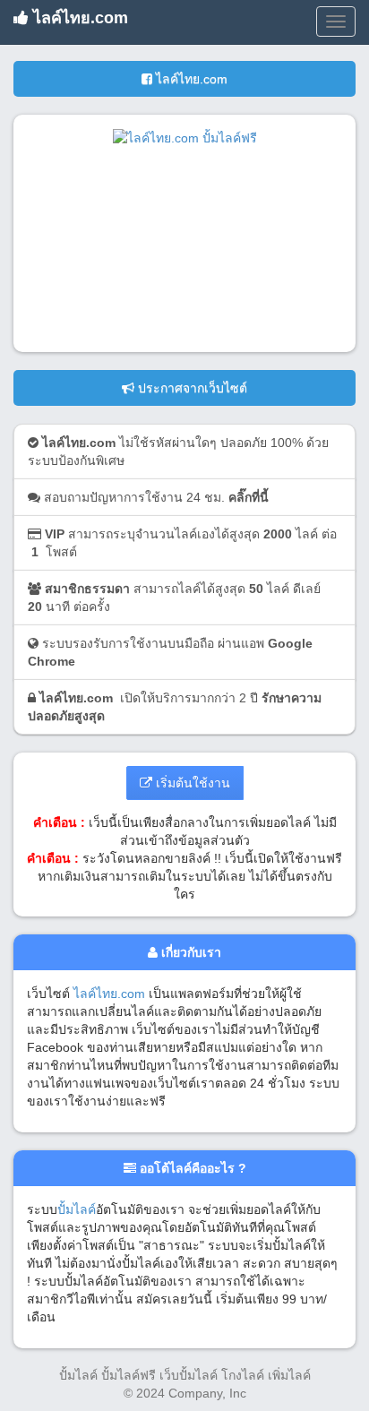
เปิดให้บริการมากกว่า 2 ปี (175, 707)
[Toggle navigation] (336, 21)
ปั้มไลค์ (76, 1209)
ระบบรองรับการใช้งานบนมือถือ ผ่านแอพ (170, 652)
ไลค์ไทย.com (78, 18)
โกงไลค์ (242, 1375)
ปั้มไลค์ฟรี (128, 1375)
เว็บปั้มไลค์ (188, 1375)
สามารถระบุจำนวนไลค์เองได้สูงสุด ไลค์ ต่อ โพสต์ (182, 543)
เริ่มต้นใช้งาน (191, 783)
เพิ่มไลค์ (289, 1375)
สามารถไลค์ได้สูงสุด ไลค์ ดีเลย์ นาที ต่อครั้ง (174, 597)
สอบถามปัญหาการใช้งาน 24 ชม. (154, 497)
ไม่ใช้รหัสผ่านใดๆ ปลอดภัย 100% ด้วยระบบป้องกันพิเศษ (178, 451)
